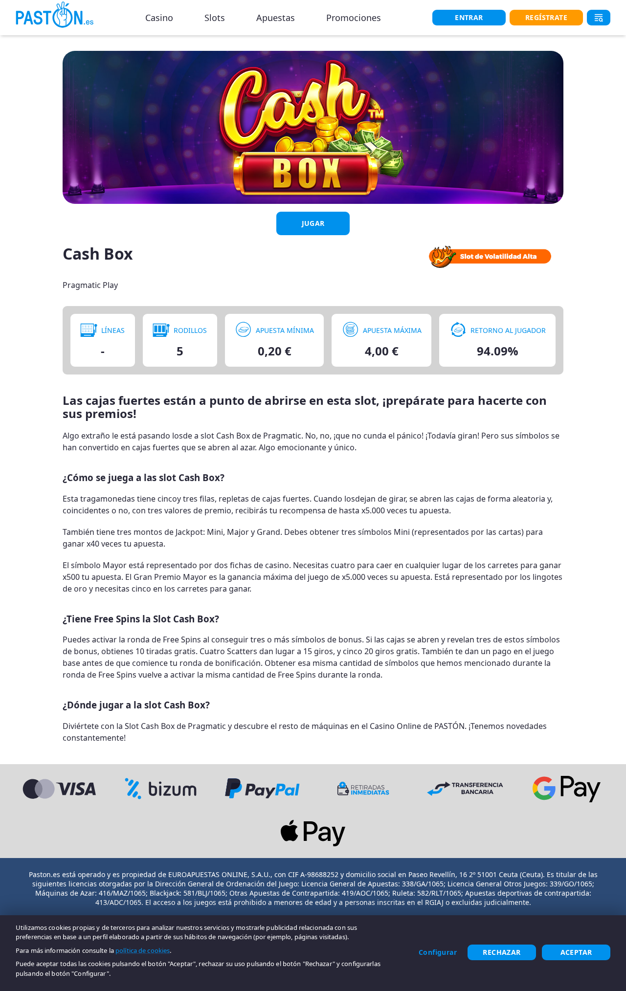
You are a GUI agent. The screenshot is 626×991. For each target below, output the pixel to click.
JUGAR (313, 223)
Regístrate (546, 17)
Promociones (353, 17)
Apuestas (275, 17)
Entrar (469, 17)
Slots (214, 17)
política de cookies (142, 950)
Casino (159, 17)
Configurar (438, 952)
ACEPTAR (576, 952)
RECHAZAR (501, 952)
